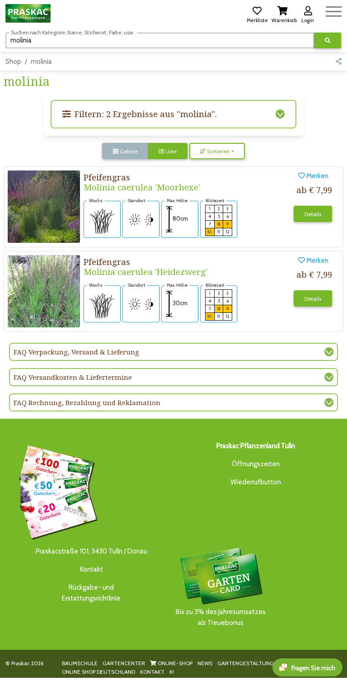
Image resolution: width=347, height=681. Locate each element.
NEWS (204, 663)
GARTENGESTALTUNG (245, 663)
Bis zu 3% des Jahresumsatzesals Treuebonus (221, 617)
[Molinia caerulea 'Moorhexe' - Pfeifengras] (44, 206)
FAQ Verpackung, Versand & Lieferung (76, 351)
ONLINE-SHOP (174, 663)
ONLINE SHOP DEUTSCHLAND (98, 671)
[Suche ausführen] (327, 40)
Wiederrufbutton (255, 482)
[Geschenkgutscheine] (56, 491)
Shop (13, 61)
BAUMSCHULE (80, 663)
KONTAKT (152, 671)
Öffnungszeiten (256, 464)
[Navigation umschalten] (334, 10)
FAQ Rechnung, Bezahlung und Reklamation (87, 402)
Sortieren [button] (218, 151)
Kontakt (91, 569)
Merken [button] (316, 176)
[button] (257, 13)
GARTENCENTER (124, 663)
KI (171, 671)
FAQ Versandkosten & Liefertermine (73, 377)
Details (313, 214)
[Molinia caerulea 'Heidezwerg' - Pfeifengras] (44, 291)
